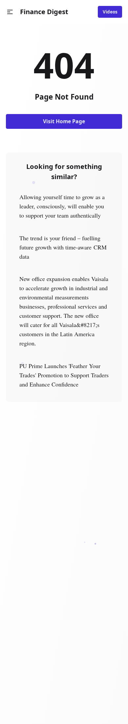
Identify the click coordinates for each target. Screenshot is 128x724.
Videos (110, 12)
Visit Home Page (64, 121)
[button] (10, 12)
